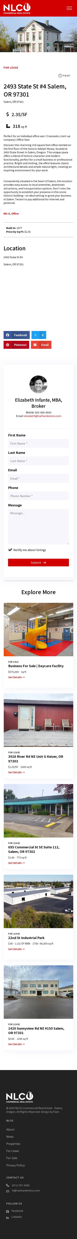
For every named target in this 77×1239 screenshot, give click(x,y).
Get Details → (16, 677)
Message (15, 505)
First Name (16, 435)
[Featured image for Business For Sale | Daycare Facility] (38, 629)
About (10, 1129)
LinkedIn (16, 1217)
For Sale (11, 1158)
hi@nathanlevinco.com (26, 1190)
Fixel (56, 1111)
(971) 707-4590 (21, 1185)
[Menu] (69, 8)
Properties (13, 1143)
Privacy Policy (15, 1165)
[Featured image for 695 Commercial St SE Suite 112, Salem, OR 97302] (38, 811)
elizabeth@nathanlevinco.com (42, 416)
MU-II (7, 213)
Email (12, 470)
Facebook (17, 1210)
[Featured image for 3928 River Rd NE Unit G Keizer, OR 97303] (38, 720)
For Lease (11, 67)
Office (15, 213)
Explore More (38, 592)
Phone (13, 487)
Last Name (16, 452)
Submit (36, 562)
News (10, 1136)
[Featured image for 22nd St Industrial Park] (38, 901)
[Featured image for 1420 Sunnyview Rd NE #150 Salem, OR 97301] (38, 992)
